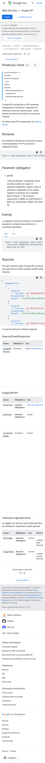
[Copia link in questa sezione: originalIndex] (5, 439)
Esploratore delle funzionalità (13, 651)
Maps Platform (25, 3)
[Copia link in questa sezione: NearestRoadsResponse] (32, 336)
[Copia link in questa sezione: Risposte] (16, 259)
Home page (6, 46)
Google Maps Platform (31, 46)
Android (5, 670)
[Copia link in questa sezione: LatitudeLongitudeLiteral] (33, 518)
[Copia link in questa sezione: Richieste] (16, 134)
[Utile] (25, 54)
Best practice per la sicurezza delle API (17, 655)
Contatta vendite (25, 17)
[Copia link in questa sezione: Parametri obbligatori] (33, 168)
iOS (3, 674)
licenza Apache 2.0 (34, 595)
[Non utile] (28, 54)
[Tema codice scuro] (37, 152)
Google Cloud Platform (11, 733)
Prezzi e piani (7, 693)
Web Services (10, 10)
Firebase (5, 729)
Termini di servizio (9, 705)
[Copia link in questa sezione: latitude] (5, 541)
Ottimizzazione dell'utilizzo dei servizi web (19, 659)
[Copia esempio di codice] (41, 152)
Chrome (5, 725)
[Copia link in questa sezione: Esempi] (14, 214)
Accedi (39, 3)
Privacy (13, 751)
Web (4, 678)
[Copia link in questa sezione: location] (5, 408)
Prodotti (17, 46)
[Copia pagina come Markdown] (35, 65)
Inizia (7, 17)
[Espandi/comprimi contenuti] (19, 72)
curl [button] (13, 234)
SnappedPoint (36, 349)
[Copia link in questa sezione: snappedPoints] (5, 354)
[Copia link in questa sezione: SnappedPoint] (20, 393)
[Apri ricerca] (32, 3)
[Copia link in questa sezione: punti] (15, 175)
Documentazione (11, 49)
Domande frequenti (10, 647)
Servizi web (6, 682)
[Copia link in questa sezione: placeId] (5, 417)
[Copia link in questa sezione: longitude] (5, 554)
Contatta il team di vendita (12, 697)
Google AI (6, 737)
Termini (5, 751)
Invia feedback (11, 59)
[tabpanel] (22, 244)
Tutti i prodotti (7, 741)
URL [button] (6, 234)
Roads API (27, 10)
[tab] (6, 234)
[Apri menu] (4, 3)
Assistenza (6, 701)
